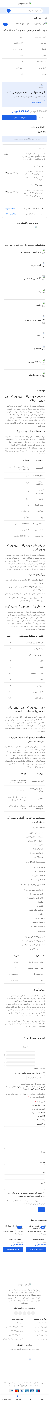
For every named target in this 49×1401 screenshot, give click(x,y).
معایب (42, 1162)
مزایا (43, 1152)
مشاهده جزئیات (10, 209)
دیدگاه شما (40, 1124)
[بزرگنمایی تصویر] (42, 20)
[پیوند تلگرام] (24, 131)
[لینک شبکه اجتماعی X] (32, 131)
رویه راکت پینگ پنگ (40, 1331)
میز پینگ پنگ (19, 1234)
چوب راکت (42, 1234)
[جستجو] (9, 11)
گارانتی (42, 1116)
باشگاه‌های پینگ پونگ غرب (14, 1327)
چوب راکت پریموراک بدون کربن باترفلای (36, 1232)
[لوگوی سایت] (24, 3)
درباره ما (20, 1323)
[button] (36, 1249)
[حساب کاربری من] (3, 10)
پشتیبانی (41, 1120)
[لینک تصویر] (24, 1284)
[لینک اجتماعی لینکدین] (27, 131)
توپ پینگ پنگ (42, 1339)
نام (43, 1172)
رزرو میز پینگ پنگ (17, 1331)
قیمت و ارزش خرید (37, 1105)
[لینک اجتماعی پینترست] (29, 131)
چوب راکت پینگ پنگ (40, 1327)
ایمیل (42, 1183)
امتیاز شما (40, 1102)
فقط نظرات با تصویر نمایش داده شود (28, 1073)
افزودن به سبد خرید (19, 117)
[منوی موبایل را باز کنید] (46, 10)
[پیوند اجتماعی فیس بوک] (35, 131)
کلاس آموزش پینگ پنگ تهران (13, 1339)
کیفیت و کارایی (39, 1109)
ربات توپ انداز (42, 1335)
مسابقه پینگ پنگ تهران (15, 1335)
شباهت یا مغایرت (38, 1112)
